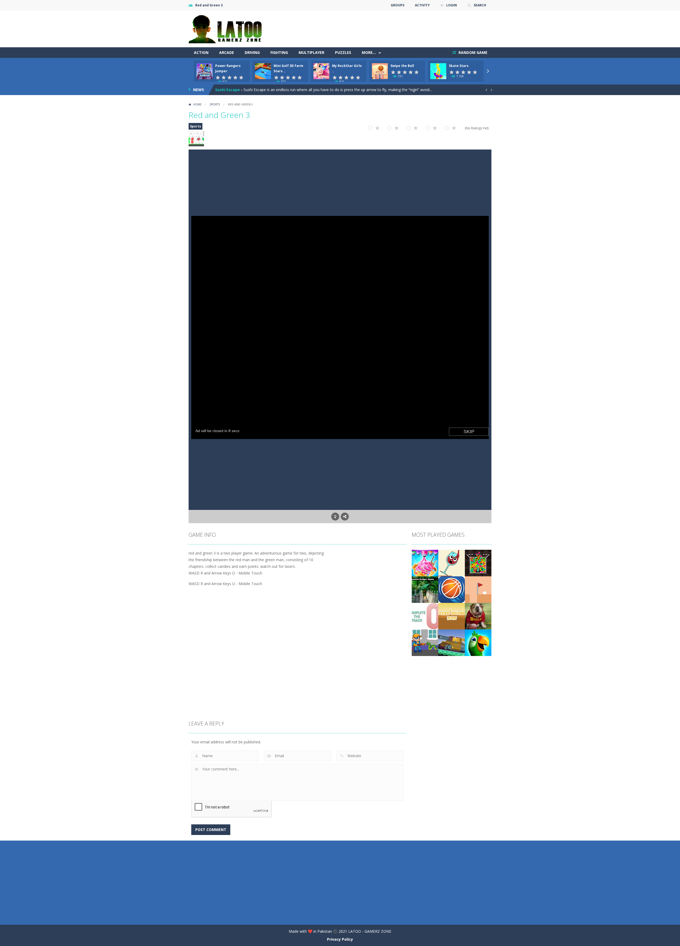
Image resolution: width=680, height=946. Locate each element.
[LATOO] (228, 28)
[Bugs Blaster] (425, 642)
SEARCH (480, 5)
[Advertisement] (394, 27)
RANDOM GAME (472, 52)
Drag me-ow (227, 89)
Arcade (226, 52)
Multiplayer (311, 52)
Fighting (279, 52)
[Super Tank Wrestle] (451, 642)
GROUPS (397, 5)
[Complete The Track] (425, 615)
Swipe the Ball (402, 65)
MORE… (369, 52)
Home (197, 104)
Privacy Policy (340, 939)
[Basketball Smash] (451, 589)
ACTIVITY (422, 5)
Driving (252, 52)
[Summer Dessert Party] (425, 562)
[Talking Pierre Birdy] (478, 642)
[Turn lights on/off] (335, 517)
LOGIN (451, 5)
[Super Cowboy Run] (451, 615)
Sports (215, 104)
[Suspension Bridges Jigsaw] (425, 589)
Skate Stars (459, 65)
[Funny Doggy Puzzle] (478, 615)
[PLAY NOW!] (204, 70)
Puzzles (343, 52)
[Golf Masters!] (478, 589)
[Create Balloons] (478, 562)
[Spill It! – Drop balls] (451, 562)
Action (201, 52)
